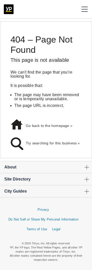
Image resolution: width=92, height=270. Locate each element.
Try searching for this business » (53, 143)
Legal (56, 229)
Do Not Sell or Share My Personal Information (43, 219)
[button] (85, 9)
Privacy (43, 210)
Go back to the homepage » (49, 126)
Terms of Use (37, 229)
